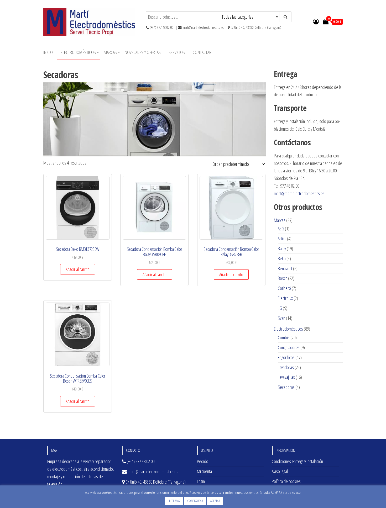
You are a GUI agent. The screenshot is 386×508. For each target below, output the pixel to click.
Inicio (48, 52)
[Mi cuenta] (316, 21)
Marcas (110, 52)
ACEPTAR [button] (215, 500)
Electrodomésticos (78, 52)
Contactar (202, 52)
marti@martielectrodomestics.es (299, 193)
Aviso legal (280, 471)
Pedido (202, 461)
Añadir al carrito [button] (78, 269)
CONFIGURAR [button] (195, 500)
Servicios (177, 52)
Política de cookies (286, 481)
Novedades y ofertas (143, 52)
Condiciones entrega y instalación (297, 461)
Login (201, 481)
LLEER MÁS (174, 500)
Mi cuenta (204, 471)
